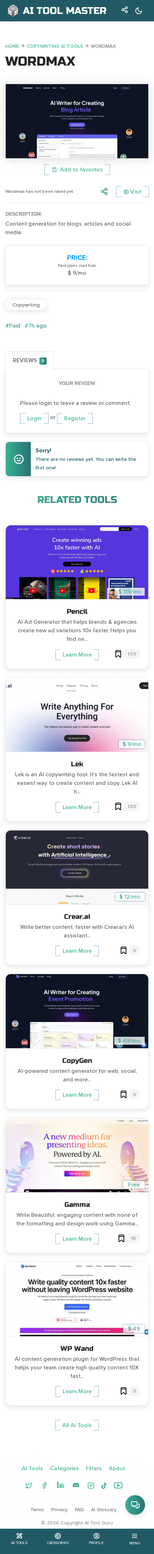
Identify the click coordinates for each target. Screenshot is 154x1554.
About (117, 1468)
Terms (37, 1510)
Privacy (59, 1510)
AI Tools (32, 1468)
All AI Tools (77, 1425)
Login (34, 418)
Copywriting (26, 305)
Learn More (77, 654)
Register (75, 418)
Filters (94, 1468)
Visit (135, 191)
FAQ (79, 1510)
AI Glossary (104, 1510)
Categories (64, 1468)
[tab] (29, 360)
